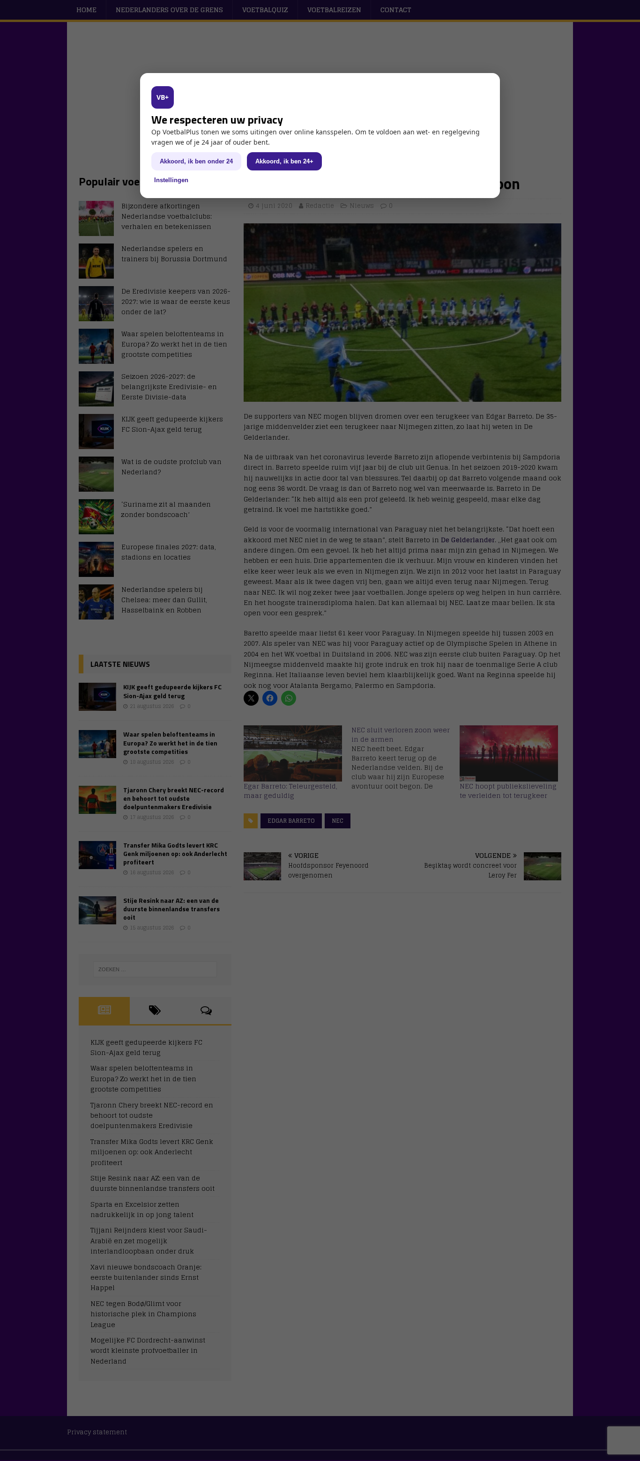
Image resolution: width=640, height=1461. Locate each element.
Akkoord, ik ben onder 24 (196, 161)
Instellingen (171, 180)
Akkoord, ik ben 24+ (284, 161)
